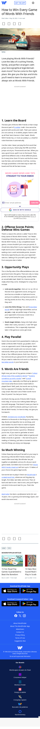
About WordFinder (20, 623)
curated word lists (8, 477)
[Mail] (20, 24)
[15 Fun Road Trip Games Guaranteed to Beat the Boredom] (12, 561)
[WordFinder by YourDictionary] (4, 2)
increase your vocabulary (17, 417)
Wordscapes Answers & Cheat (20, 670)
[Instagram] (24, 616)
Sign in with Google (22, 210)
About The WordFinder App (20, 626)
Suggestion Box (20, 641)
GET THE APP (20, 3)
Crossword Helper (20, 677)
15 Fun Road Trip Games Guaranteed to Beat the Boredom (11, 572)
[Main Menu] (37, 2)
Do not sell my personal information (20, 656)
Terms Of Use (20, 638)
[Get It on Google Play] (29, 591)
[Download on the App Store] (11, 591)
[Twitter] (9, 24)
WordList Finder (20, 685)
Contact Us (20, 632)
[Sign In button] (33, 2)
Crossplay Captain (20, 700)
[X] (20, 616)
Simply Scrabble (20, 692)
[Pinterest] (14, 24)
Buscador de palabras (20, 707)
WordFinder (31, 475)
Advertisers (20, 629)
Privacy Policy (22, 218)
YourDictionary (20, 715)
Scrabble (17, 127)
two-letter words (8, 362)
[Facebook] (4, 24)
